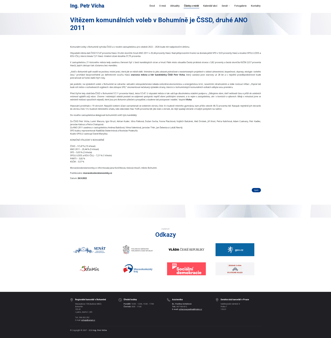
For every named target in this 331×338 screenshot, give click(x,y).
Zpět (256, 190)
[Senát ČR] (89, 249)
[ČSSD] (186, 268)
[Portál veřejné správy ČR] (235, 249)
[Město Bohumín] (89, 268)
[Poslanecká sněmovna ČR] (138, 249)
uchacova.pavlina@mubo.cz (190, 309)
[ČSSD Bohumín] (235, 268)
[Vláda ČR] (186, 249)
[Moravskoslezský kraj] (138, 268)
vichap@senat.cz (88, 320)
